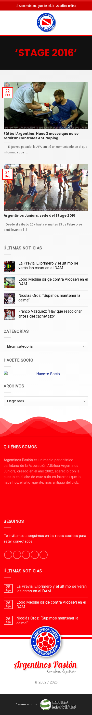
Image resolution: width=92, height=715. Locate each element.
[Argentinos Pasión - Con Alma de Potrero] (46, 23)
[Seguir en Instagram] (17, 555)
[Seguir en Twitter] (26, 555)
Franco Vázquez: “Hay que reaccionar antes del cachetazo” (50, 313)
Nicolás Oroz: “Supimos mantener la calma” (49, 297)
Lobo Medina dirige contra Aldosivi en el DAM (53, 281)
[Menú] (7, 23)
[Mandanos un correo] (35, 555)
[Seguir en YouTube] (43, 555)
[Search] (86, 22)
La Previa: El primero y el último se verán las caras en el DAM (48, 265)
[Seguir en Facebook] (8, 555)
